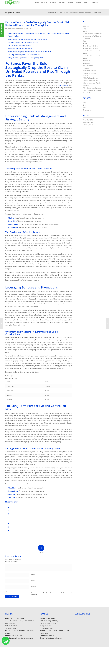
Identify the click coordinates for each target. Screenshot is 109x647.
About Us (86, 26)
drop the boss (63, 85)
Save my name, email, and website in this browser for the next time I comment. (51, 593)
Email (33, 581)
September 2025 (88, 122)
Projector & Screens (89, 70)
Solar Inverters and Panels (91, 83)
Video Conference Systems (92, 88)
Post (61, 12)
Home (56, 12)
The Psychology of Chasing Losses (19, 45)
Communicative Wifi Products (92, 33)
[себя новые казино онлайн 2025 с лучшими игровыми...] (1, 323)
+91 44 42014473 (52, 635)
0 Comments (19, 28)
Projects (85, 75)
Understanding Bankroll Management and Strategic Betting (27, 39)
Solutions (86, 85)
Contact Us (86, 38)
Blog (84, 103)
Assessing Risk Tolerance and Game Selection (23, 42)
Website (33, 586)
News (84, 105)
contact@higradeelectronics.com (22, 638)
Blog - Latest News (12, 12)
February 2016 (88, 125)
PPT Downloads (88, 66)
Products (86, 68)
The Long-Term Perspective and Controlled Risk (24, 55)
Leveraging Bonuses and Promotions (20, 48)
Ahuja (84, 28)
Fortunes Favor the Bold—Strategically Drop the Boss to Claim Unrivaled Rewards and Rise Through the (38, 24)
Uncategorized (87, 110)
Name (33, 574)
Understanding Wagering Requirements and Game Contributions (29, 51)
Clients (85, 31)
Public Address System (90, 78)
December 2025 (88, 120)
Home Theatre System (90, 46)
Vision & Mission (88, 93)
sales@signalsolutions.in (54, 638)
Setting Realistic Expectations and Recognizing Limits (25, 58)
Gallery (85, 41)
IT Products (86, 61)
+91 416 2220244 (17, 635)
